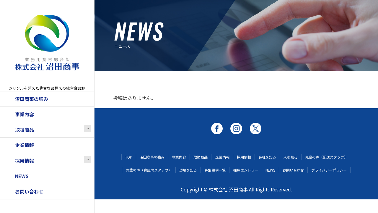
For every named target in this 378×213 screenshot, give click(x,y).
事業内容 (24, 114)
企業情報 (24, 145)
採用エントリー (245, 169)
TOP (128, 156)
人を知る (291, 156)
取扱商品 (24, 129)
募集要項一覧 (215, 169)
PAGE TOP (364, 200)
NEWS (22, 176)
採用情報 (24, 160)
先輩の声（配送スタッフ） (326, 156)
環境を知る (188, 169)
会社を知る (267, 156)
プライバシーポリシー (329, 169)
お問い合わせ (29, 191)
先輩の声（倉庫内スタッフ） (149, 169)
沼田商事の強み (31, 98)
